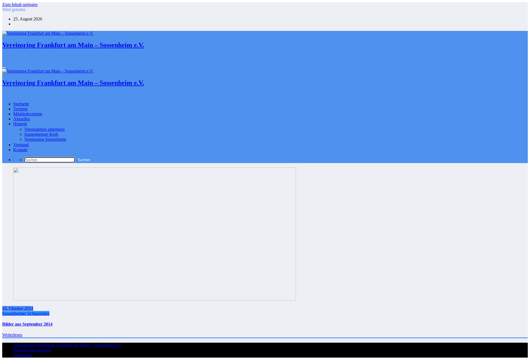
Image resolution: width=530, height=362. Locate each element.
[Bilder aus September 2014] (154, 299)
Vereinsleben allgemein (44, 129)
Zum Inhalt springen (20, 4)
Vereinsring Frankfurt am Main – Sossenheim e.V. (73, 45)
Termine (20, 109)
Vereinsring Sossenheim (45, 139)
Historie (20, 123)
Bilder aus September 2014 (27, 324)
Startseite (21, 104)
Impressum (22, 355)
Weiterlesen (12, 334)
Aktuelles (21, 118)
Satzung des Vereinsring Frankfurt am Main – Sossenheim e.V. (67, 345)
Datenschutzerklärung (32, 350)
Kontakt (20, 149)
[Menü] (4, 67)
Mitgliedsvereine (27, 113)
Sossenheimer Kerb (41, 134)
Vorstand (21, 144)
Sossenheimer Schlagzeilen (25, 313)
